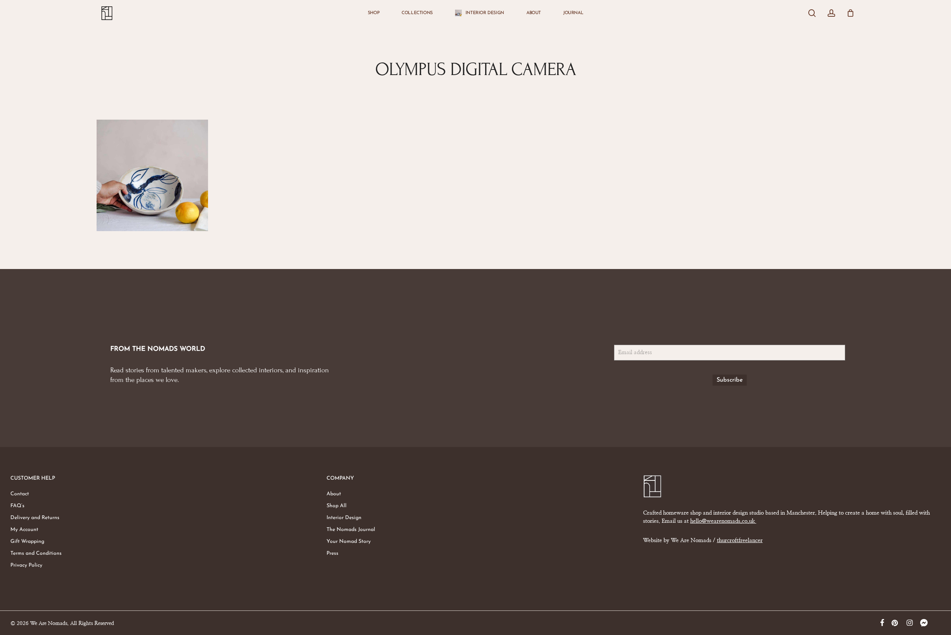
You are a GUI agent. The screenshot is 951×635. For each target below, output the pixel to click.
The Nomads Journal (351, 529)
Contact (19, 494)
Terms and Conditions (36, 553)
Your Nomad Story (349, 541)
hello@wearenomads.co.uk (723, 521)
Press (332, 553)
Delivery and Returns (34, 518)
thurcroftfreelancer (740, 540)
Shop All (337, 506)
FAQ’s (17, 506)
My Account (24, 529)
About (334, 494)
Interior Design (344, 518)
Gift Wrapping (27, 541)
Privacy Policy (26, 565)
